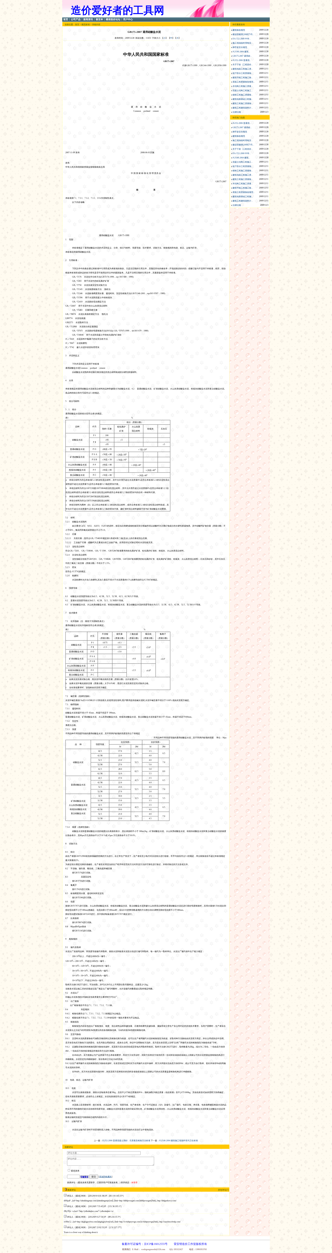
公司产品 (76, 19)
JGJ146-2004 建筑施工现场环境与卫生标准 (178, 1140)
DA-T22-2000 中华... (242, 38)
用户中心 (128, 19)
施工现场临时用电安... (243, 43)
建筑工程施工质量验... (243, 103)
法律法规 (237, 112)
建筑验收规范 (239, 30)
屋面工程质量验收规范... (244, 82)
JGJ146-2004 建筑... (241, 51)
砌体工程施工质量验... (243, 95)
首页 (65, 19)
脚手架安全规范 (240, 47)
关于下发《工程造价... (243, 64)
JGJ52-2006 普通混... (242, 60)
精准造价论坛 (113, 19)
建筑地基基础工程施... (243, 99)
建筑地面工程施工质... (243, 69)
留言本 (99, 19)
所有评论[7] (223, 1190)
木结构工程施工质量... (243, 86)
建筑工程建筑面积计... (243, 108)
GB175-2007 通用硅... (242, 56)
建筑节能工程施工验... (243, 77)
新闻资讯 (88, 19)
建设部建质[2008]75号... (243, 34)
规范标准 (85, 24)
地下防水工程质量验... (243, 73)
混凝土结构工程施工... (243, 90)
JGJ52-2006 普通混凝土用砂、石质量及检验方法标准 (126, 1140)
